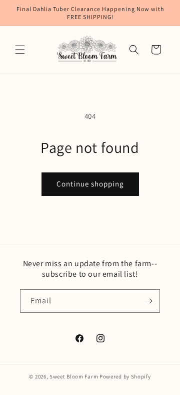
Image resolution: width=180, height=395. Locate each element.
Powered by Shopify (125, 376)
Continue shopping (90, 183)
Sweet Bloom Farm (74, 376)
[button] (20, 50)
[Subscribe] (149, 301)
